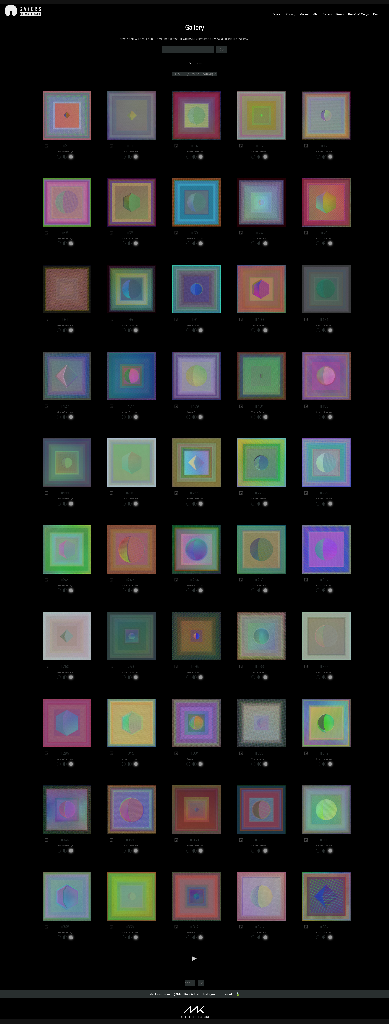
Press (340, 14)
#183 (324, 406)
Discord (378, 14)
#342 (324, 753)
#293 (324, 666)
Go (221, 50)
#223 (259, 493)
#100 (259, 319)
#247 (129, 580)
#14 (194, 146)
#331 (194, 753)
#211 (194, 493)
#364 (259, 840)
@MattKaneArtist (186, 994)
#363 (194, 840)
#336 (259, 753)
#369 (129, 927)
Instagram (210, 994)
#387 (324, 927)
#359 (129, 840)
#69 (194, 233)
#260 (65, 666)
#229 (324, 493)
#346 (65, 840)
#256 (259, 580)
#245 (65, 580)
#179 (194, 406)
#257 (324, 580)
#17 (324, 146)
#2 (65, 146)
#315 (129, 753)
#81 (65, 319)
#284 (194, 666)
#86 (129, 319)
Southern (195, 63)
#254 (194, 580)
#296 (65, 753)
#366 (324, 840)
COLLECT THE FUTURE (194, 1016)
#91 (194, 319)
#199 (65, 493)
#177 (129, 406)
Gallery (290, 14)
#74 (259, 233)
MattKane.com (159, 994)
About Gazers (322, 14)
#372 (194, 927)
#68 (129, 233)
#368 (65, 927)
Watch (277, 14)
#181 (259, 406)
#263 (129, 666)
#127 (65, 406)
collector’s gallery (235, 38)
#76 (324, 233)
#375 (259, 927)
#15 (259, 146)
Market (304, 14)
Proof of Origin (358, 14)
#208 (129, 493)
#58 (65, 233)
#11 (129, 146)
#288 (259, 666)
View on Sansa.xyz (65, 151)
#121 (324, 319)
